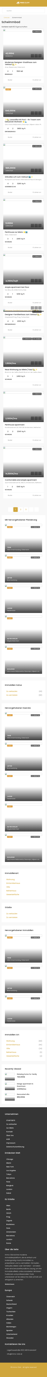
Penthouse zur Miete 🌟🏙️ (16, 232)
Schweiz (9, 1300)
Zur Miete (10, 1128)
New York (10, 1167)
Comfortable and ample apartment (21, 480)
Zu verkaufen (11, 691)
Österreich (10, 1296)
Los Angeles (11, 1170)
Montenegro (11, 1327)
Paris (8, 1182)
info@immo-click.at (14, 1354)
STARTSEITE (10, 1120)
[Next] (31, 509)
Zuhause (7, 17)
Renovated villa (23, 1094)
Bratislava (10, 1224)
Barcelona (10, 1178)
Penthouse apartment (14, 424)
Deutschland (11, 1304)
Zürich (8, 1213)
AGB (8, 1139)
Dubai (8, 1193)
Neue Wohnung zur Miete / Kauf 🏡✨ (21, 369)
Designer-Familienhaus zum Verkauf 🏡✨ (23, 314)
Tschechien (10, 1312)
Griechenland (11, 1334)
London (9, 1189)
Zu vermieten (11, 695)
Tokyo (8, 1174)
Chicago (9, 1159)
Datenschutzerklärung (15, 1147)
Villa (8, 887)
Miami (8, 1163)
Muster (10, 80)
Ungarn (9, 1308)
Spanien (9, 1330)
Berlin (8, 1209)
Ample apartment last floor (17, 287)
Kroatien (9, 1315)
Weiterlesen (9, 1284)
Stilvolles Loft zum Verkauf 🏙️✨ (19, 177)
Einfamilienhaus (13, 883)
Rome (8, 1243)
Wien (8, 1205)
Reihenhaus (11, 891)
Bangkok (9, 1185)
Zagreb (9, 1221)
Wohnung (10, 879)
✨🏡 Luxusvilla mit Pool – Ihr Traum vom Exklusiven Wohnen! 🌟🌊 (23, 120)
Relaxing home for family (27, 1074)
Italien (8, 1323)
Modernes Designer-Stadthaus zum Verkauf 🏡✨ (21, 63)
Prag (8, 1217)
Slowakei (9, 1338)
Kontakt (9, 1132)
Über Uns (10, 1135)
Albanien (9, 1319)
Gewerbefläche (12, 894)
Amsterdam (11, 1232)
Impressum (10, 1143)
